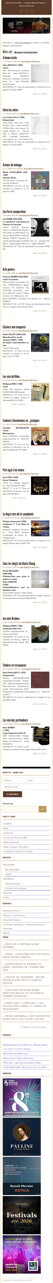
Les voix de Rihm (11, 376)
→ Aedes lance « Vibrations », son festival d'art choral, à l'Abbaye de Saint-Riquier (24, 1006)
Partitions (7, 893)
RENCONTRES (7, 1035)
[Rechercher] (42, 809)
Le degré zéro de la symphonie (18, 514)
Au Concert (8, 833)
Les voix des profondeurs (15, 720)
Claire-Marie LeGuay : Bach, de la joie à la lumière (24, 1067)
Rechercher (8, 803)
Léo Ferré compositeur (14, 211)
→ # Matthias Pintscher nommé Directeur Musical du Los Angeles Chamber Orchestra (23, 993)
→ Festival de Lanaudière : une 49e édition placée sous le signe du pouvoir (23, 980)
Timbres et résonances (14, 665)
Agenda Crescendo (11, 842)
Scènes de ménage (12, 165)
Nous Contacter (26, 6)
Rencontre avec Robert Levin (15, 1053)
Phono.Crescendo (12, 884)
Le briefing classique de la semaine (18, 851)
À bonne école (10, 58)
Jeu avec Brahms (11, 618)
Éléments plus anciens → (35, 1027)
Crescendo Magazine (23, 43)
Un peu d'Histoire (13, 3)
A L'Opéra (7, 824)
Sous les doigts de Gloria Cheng (19, 563)
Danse (6, 828)
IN (32, 11)
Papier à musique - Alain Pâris (15, 847)
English (6, 933)
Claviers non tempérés (14, 327)
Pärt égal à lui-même (13, 470)
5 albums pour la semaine (15, 888)
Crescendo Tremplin (11, 920)
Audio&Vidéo (8, 879)
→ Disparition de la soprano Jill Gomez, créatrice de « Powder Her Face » (23, 967)
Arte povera (9, 269)
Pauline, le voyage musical (14, 915)
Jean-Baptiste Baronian (30, 61)
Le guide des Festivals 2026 (15, 838)
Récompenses (9, 865)
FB (21, 11)
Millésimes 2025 (12, 870)
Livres (6, 897)
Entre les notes (10, 110)
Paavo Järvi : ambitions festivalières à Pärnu (22, 1063)
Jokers (8, 874)
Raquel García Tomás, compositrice (18, 1058)
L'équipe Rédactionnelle (35, 3)
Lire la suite (41, 94)
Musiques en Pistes (11, 911)
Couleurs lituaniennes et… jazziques (21, 420)
